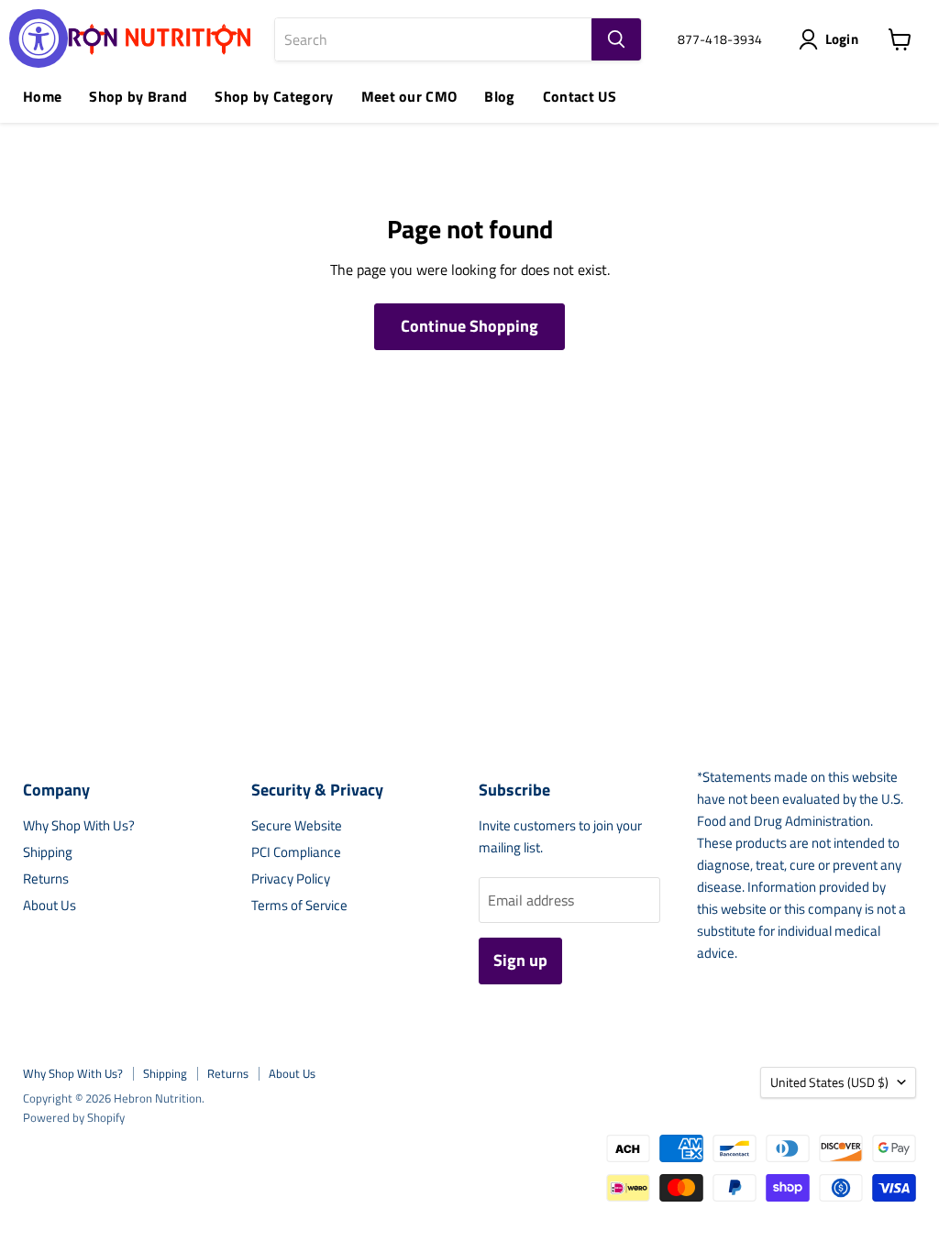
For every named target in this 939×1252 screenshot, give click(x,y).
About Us (49, 905)
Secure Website (296, 825)
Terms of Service (299, 905)
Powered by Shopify (74, 1117)
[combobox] (433, 39)
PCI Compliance (296, 851)
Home (42, 96)
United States (829, 1082)
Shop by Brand (138, 96)
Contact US (579, 96)
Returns (46, 878)
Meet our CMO (409, 96)
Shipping (47, 851)
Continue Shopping (469, 325)
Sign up (520, 960)
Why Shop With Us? (79, 825)
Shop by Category (274, 96)
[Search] (616, 39)
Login (842, 38)
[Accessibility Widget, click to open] (38, 38)
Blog (499, 96)
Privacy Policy (290, 878)
